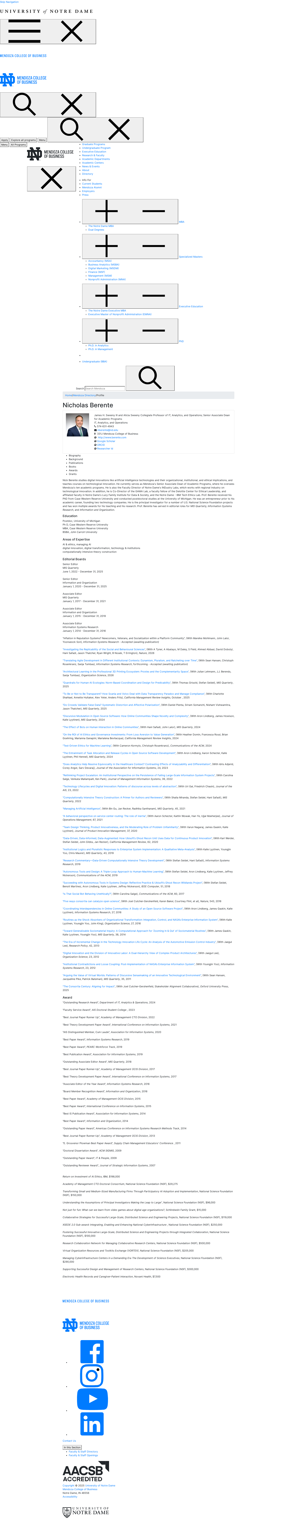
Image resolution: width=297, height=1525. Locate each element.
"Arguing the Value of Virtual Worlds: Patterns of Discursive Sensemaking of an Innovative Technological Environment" (132, 975)
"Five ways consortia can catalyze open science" (91, 901)
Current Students (92, 183)
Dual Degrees (96, 229)
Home (68, 395)
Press (85, 194)
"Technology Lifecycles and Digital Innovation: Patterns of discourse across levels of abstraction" (120, 786)
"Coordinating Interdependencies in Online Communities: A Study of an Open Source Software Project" (123, 908)
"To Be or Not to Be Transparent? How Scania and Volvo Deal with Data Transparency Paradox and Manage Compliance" (133, 693)
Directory (87, 173)
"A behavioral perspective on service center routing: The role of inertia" (104, 816)
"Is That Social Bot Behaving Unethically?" (87, 893)
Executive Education (94, 151)
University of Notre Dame (100, 1485)
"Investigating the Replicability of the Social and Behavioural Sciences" (104, 649)
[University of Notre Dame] (46, 11)
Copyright (68, 1485)
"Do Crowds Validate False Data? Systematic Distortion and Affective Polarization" (111, 704)
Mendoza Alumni (92, 187)
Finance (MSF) (96, 271)
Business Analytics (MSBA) (103, 264)
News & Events (91, 166)
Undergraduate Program (96, 147)
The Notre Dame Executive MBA (107, 310)
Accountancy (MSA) (100, 260)
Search (80, 388)
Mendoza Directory (84, 395)
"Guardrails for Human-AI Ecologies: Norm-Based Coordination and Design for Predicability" (117, 682)
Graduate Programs (93, 144)
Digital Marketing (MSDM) (103, 268)
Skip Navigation (9, 1)
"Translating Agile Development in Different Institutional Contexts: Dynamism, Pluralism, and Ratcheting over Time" (130, 660)
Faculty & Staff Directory (83, 1451)
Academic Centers (93, 162)
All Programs (18, 144)
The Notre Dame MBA (101, 225)
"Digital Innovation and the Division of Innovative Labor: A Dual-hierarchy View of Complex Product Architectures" (130, 953)
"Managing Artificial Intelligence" (82, 808)
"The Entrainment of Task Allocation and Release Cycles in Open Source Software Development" (119, 753)
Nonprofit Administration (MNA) (107, 279)
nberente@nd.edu (107, 430)
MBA (181, 221)
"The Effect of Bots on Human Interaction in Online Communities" (101, 727)
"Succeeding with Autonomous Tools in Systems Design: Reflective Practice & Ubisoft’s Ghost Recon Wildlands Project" (132, 882)
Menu (4, 144)
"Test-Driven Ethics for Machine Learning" (87, 745)
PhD (181, 341)
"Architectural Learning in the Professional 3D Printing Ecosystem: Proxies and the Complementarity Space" (126, 671)
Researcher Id (105, 448)
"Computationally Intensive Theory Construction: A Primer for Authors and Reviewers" (113, 797)
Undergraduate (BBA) (94, 361)
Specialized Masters (190, 256)
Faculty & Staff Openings (83, 1455)
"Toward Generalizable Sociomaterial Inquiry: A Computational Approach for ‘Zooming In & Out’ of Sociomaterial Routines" (134, 930)
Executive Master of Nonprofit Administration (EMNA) (120, 314)
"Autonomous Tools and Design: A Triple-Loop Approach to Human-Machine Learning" (113, 871)
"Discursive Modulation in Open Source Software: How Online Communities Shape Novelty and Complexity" (126, 716)
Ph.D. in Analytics (98, 345)
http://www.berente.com (112, 437)
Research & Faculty (93, 155)
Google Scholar (106, 441)
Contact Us (69, 1440)
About (85, 170)
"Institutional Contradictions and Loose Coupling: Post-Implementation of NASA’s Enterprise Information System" (129, 964)
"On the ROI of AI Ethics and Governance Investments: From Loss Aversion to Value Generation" (118, 734)
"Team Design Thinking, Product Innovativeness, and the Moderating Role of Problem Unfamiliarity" (121, 827)
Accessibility (70, 1496)
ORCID (101, 444)
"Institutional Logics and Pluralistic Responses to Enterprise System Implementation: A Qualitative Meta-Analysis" (129, 849)
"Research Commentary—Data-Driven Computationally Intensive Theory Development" (113, 860)
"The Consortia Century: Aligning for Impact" (89, 986)
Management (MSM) (100, 275)
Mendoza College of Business (80, 1489)
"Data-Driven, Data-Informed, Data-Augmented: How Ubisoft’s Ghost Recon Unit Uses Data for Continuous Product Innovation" (137, 838)
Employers (88, 191)
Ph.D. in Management (100, 349)
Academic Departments (96, 159)
